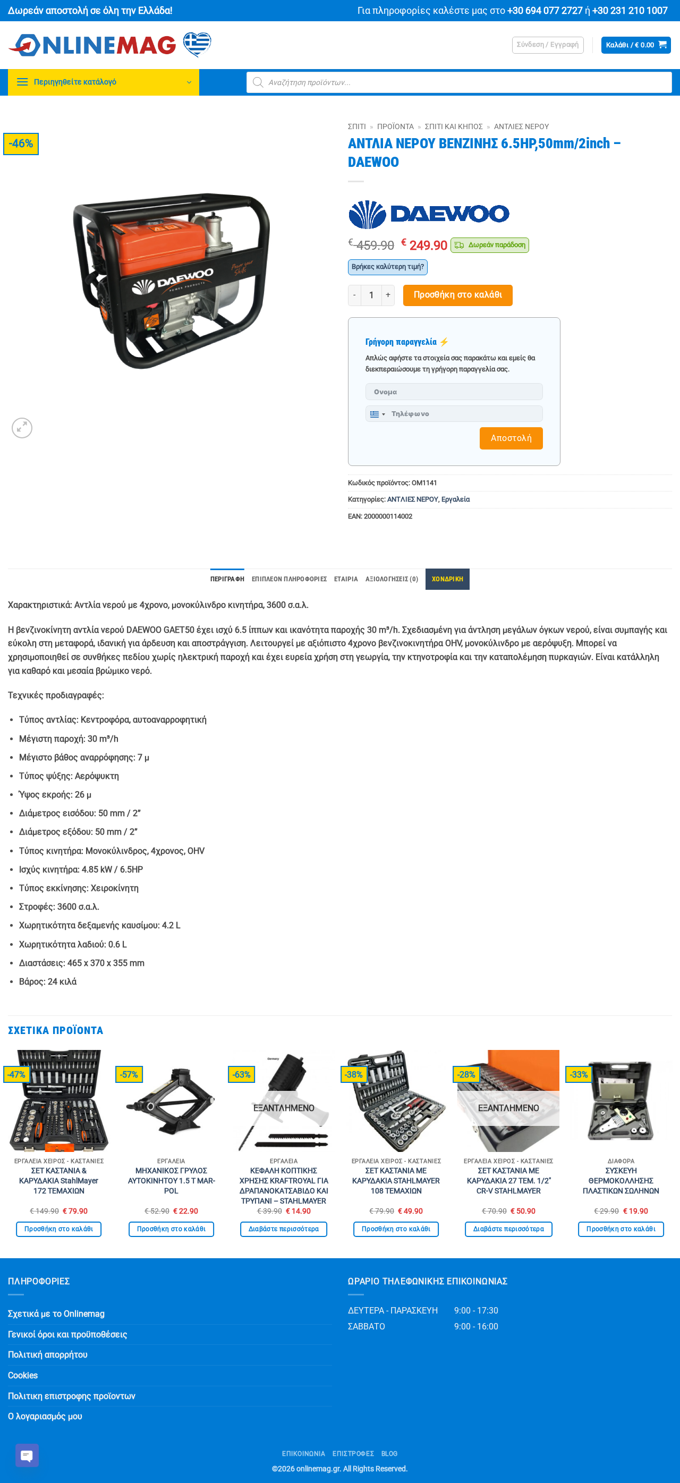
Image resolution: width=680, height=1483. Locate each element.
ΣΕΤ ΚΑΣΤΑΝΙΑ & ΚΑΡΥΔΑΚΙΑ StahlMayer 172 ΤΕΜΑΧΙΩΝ (58, 1180)
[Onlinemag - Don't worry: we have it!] (178, 45)
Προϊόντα (395, 126)
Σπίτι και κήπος (454, 126)
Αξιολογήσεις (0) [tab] (392, 579)
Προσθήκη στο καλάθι (458, 295)
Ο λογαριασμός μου (45, 1416)
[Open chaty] (27, 1455)
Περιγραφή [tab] (227, 579)
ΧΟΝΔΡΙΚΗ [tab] (447, 579)
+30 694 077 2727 (545, 10)
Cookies (23, 1375)
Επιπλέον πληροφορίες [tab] (289, 579)
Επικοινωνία (304, 1453)
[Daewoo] (429, 215)
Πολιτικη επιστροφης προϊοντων (71, 1396)
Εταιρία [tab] (346, 579)
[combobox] (377, 414)
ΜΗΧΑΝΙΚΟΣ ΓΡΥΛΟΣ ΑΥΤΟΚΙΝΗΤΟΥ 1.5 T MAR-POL (171, 1180)
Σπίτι (357, 126)
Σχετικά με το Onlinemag (56, 1314)
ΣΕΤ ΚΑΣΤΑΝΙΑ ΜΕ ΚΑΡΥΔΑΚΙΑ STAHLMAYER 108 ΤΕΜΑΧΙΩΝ (396, 1180)
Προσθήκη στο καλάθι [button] (59, 1229)
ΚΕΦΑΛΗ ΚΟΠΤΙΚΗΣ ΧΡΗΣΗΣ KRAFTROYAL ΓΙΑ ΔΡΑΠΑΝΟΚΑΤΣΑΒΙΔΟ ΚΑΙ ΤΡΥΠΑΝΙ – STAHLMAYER (284, 1185)
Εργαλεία (455, 499)
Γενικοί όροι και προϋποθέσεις (68, 1334)
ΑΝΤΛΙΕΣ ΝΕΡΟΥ (521, 126)
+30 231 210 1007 (630, 10)
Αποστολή (511, 438)
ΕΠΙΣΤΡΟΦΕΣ (353, 1453)
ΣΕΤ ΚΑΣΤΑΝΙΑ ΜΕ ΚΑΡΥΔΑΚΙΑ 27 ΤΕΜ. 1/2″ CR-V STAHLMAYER (509, 1180)
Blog (389, 1453)
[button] (548, 45)
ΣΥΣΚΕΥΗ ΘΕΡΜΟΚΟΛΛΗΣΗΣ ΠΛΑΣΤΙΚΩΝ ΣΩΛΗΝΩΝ (621, 1180)
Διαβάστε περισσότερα (284, 1229)
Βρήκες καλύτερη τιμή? (388, 266)
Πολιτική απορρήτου (48, 1355)
